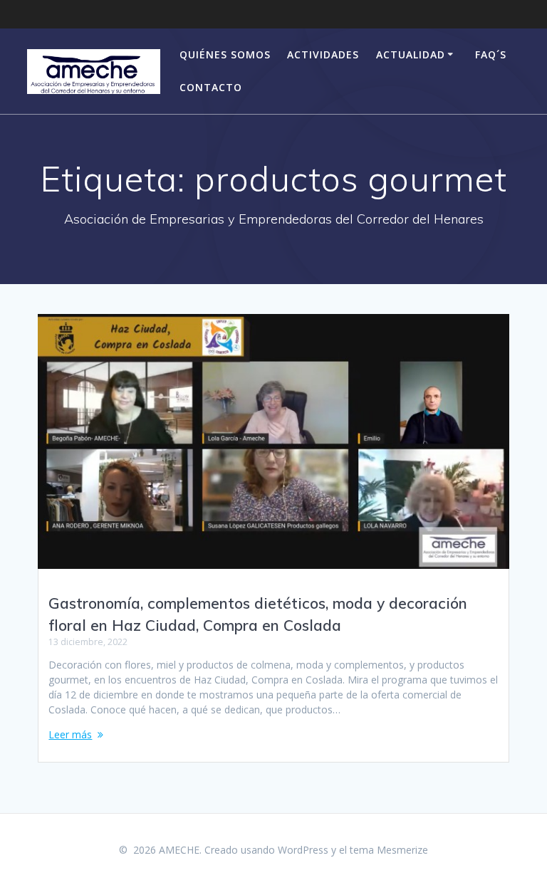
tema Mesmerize (389, 850)
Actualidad (410, 54)
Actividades (323, 54)
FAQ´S (490, 54)
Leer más (70, 734)
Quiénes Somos (225, 54)
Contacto (210, 87)
